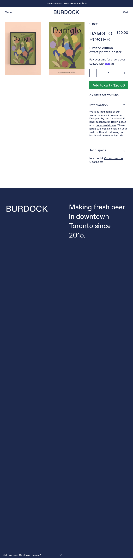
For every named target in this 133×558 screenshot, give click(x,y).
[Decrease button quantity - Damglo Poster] (93, 73)
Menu (8, 12)
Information (98, 105)
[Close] (60, 555)
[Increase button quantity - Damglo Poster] (124, 73)
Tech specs (97, 150)
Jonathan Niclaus (106, 125)
